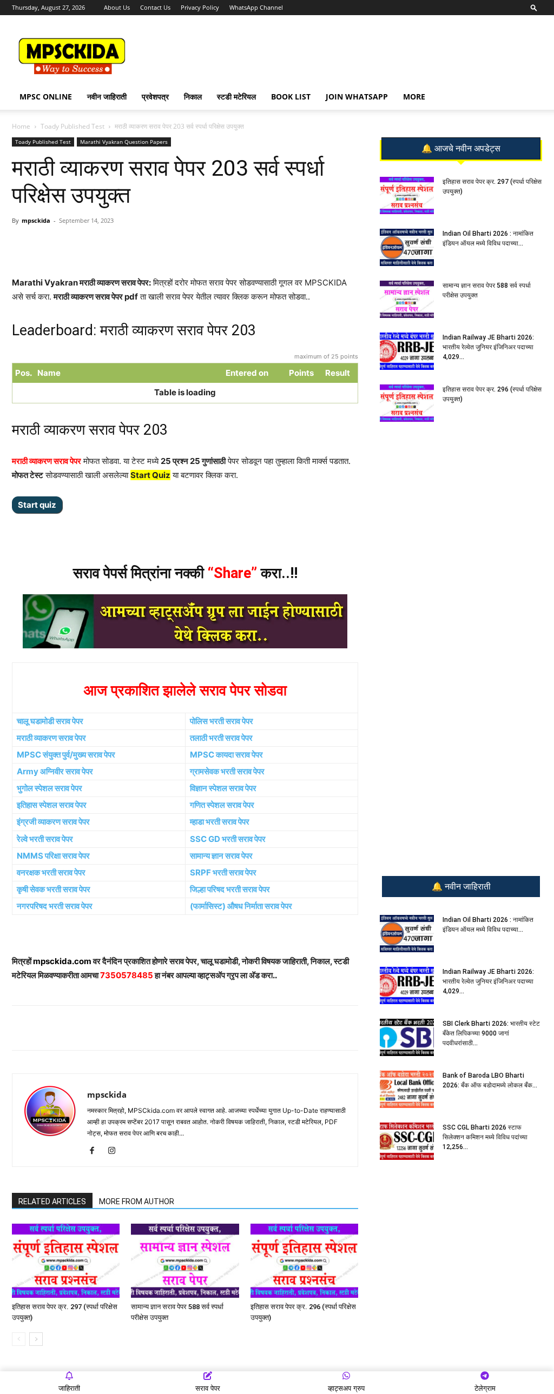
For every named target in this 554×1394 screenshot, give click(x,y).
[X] (163, 245)
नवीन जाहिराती (107, 96)
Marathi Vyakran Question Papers (124, 141)
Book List (291, 96)
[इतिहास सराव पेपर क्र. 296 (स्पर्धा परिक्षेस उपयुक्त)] (304, 1261)
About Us (117, 7)
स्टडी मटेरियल (236, 96)
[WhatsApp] (88, 245)
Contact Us (155, 7)
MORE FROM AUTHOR (136, 1201)
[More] (188, 245)
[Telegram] (113, 245)
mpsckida (36, 220)
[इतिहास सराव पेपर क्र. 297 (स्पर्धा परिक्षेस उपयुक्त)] (66, 1261)
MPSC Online (45, 96)
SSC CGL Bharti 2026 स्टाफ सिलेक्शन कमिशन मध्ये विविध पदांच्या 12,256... (485, 1137)
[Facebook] (138, 245)
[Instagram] (115, 1151)
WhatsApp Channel (256, 7)
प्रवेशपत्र (155, 96)
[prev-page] (18, 1339)
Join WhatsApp (357, 96)
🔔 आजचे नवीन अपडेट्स (460, 148)
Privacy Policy (200, 7)
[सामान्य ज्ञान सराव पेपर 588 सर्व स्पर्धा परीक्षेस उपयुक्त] (185, 1261)
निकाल (193, 96)
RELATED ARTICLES (52, 1201)
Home (21, 126)
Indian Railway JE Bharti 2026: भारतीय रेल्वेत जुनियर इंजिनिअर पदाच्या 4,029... (488, 347)
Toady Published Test (72, 126)
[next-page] (36, 1339)
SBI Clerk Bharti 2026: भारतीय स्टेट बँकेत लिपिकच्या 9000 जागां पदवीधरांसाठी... (491, 1033)
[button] (534, 7)
